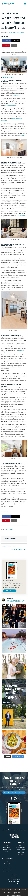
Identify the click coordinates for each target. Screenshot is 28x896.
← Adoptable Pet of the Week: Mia (8, 546)
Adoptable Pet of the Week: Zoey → (19, 549)
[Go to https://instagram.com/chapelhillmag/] (15, 798)
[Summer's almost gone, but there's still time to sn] (14, 641)
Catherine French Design (10, 105)
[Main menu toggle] (25, 4)
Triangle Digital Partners (12, 895)
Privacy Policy (18, 895)
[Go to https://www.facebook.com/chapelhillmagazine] (11, 798)
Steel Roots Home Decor (11, 184)
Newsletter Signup (14, 883)
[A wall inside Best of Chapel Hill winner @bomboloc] (14, 742)
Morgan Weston (12, 32)
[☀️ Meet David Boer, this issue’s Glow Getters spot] (14, 716)
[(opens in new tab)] (14, 835)
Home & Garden (20, 32)
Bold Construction (16, 95)
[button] (10, 590)
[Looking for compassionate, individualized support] (14, 691)
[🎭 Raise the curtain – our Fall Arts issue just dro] (14, 616)
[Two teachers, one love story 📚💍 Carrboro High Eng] (14, 666)
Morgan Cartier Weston (8, 77)
